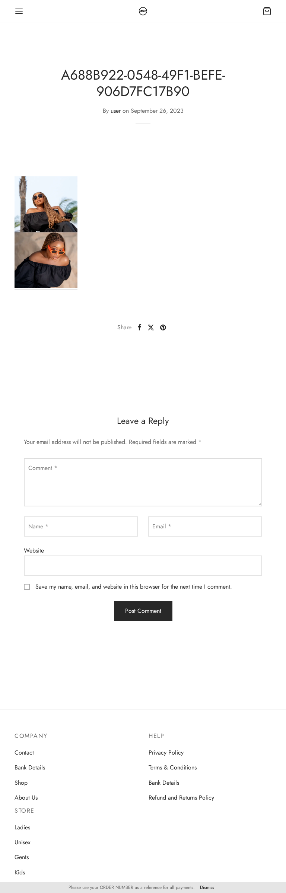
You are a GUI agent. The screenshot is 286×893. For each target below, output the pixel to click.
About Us (26, 797)
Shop (21, 782)
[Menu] (19, 11)
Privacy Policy (166, 752)
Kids (20, 872)
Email (161, 526)
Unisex (23, 842)
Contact (24, 752)
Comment (42, 468)
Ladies (22, 827)
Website (34, 550)
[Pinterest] (163, 327)
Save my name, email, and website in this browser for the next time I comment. (133, 586)
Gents (22, 857)
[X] (150, 327)
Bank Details (30, 767)
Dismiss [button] (207, 887)
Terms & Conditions (173, 767)
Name (38, 526)
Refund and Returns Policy (181, 797)
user (116, 110)
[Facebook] (139, 327)
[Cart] (267, 11)
